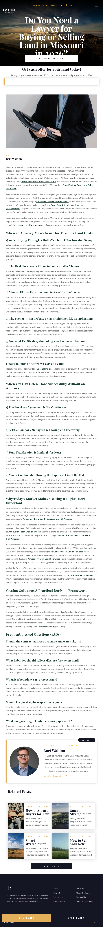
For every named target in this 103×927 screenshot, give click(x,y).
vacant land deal (45, 368)
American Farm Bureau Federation (38, 181)
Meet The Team (83, 893)
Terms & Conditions (84, 901)
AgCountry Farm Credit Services (52, 201)
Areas (55, 888)
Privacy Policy (59, 901)
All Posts (51, 866)
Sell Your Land (59, 897)
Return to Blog (51, 58)
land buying (48, 626)
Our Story (80, 888)
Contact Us (81, 897)
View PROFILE (87, 740)
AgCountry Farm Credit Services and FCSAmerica (47, 518)
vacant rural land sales (29, 225)
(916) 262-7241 (57, 5)
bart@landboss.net (52, 776)
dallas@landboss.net (40, 5)
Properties (57, 893)
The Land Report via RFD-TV (79, 575)
